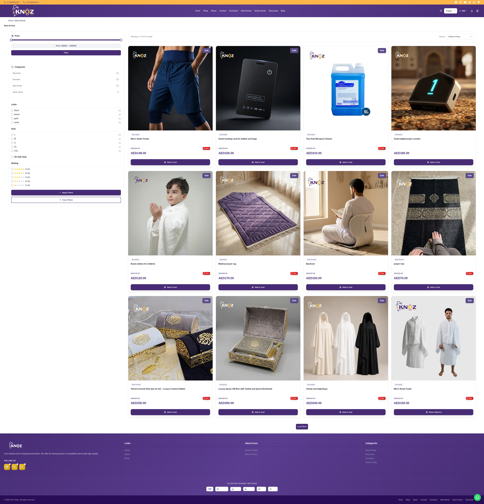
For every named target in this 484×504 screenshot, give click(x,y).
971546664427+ (13, 2)
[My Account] (471, 10)
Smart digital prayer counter (407, 139)
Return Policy (251, 454)
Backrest (310, 264)
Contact (222, 11)
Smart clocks (260, 11)
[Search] (441, 10)
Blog (283, 11)
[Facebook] (456, 2)
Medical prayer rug (227, 264)
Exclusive (233, 11)
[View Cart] (477, 10)
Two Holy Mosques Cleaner (319, 139)
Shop (205, 11)
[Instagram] (460, 2)
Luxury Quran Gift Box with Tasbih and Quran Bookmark (245, 389)
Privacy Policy (251, 450)
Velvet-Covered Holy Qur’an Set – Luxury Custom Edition (158, 389)
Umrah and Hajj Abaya (316, 389)
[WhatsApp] (22, 467)
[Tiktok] (469, 2)
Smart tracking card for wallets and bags (237, 139)
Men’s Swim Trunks (140, 139)
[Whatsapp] (474, 2)
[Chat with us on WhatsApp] (477, 497)
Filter (66, 53)
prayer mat (399, 264)
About (213, 11)
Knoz (197, 11)
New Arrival (246, 11)
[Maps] (478, 2)
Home (10, 21)
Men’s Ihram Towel (402, 389)
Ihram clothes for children (143, 264)
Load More (302, 426)
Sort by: (442, 37)
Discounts (273, 11)
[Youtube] (465, 2)
